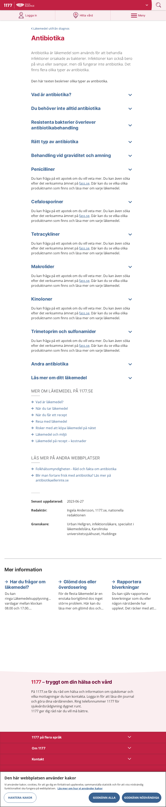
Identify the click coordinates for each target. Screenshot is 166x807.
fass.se (84, 183)
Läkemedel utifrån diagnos (51, 28)
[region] (83, 789)
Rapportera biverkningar (126, 584)
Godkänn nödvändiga (141, 797)
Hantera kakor (20, 797)
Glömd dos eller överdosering (77, 584)
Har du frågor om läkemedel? (25, 584)
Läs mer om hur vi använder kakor (80, 788)
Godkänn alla (104, 797)
